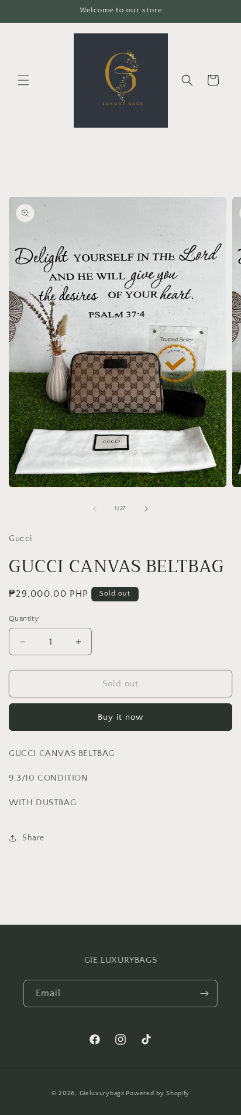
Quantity (24, 618)
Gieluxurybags (102, 1093)
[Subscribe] (204, 993)
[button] (23, 80)
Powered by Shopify (158, 1093)
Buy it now (120, 717)
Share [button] (33, 838)
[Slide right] (146, 509)
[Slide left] (95, 509)
